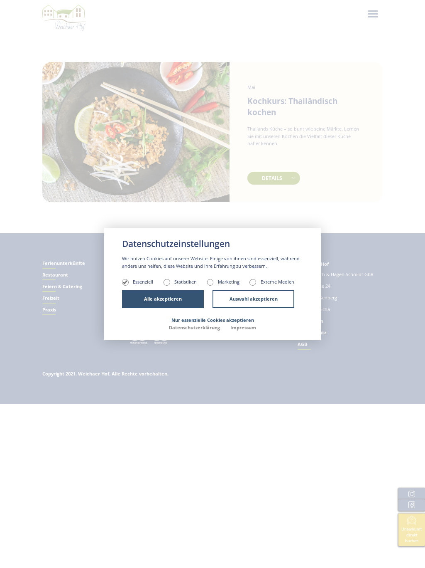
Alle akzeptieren (163, 299)
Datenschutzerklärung (195, 328)
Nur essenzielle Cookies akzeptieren (212, 320)
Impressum (243, 328)
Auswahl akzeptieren (254, 299)
